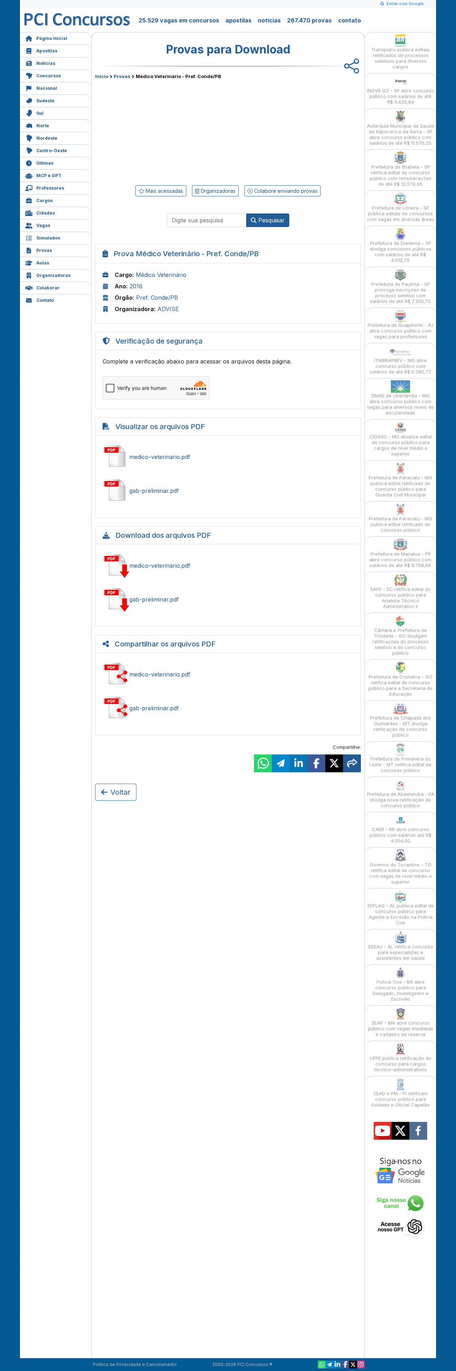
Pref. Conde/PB (157, 297)
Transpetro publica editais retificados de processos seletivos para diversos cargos (400, 58)
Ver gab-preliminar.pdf (228, 490)
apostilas (239, 20)
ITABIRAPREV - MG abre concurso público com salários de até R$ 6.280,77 (400, 366)
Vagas (43, 225)
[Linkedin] (337, 1365)
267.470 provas (309, 20)
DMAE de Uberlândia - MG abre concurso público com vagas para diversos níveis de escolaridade (400, 404)
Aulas (42, 263)
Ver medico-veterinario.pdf (228, 457)
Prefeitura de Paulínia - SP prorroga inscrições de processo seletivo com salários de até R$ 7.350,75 (400, 292)
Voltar (120, 792)
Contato (45, 300)
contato (349, 20)
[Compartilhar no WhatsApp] (263, 763)
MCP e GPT (48, 175)
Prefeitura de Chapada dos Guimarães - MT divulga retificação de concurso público (400, 726)
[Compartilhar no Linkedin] (298, 763)
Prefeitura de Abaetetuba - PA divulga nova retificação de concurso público (400, 799)
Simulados (48, 238)
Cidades (45, 213)
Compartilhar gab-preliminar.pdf (228, 708)
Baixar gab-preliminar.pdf (228, 599)
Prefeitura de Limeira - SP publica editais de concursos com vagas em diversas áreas (400, 213)
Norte (42, 125)
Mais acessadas (163, 191)
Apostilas (46, 50)
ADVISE (168, 309)
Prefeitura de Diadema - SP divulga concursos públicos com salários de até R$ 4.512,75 (400, 251)
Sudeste (45, 100)
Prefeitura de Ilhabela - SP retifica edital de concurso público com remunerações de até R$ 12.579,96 (400, 175)
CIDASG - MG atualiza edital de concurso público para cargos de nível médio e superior (400, 445)
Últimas (44, 163)
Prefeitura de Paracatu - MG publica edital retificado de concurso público (400, 524)
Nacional (46, 88)
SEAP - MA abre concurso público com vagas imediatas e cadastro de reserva (400, 1028)
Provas (44, 250)
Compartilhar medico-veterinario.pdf (228, 674)
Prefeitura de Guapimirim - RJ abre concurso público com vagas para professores (401, 330)
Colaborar (47, 287)
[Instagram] (361, 1365)
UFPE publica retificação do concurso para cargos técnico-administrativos (400, 1063)
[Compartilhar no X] (334, 763)
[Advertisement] (169, 130)
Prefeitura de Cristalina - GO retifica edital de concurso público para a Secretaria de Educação (400, 685)
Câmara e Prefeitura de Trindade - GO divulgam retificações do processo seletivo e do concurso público (400, 641)
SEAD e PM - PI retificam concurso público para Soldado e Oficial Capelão (400, 1099)
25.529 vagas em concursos (179, 20)
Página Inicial (51, 38)
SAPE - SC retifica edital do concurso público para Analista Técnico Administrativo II (400, 597)
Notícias (45, 63)
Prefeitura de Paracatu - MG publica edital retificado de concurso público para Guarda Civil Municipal (400, 486)
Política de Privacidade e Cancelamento (135, 1364)
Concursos (48, 75)
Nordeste (46, 138)
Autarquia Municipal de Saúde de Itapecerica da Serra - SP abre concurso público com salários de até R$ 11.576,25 (400, 134)
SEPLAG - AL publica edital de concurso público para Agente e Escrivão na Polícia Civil (400, 914)
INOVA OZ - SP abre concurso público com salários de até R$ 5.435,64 (400, 96)
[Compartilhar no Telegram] (281, 763)
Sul (39, 113)
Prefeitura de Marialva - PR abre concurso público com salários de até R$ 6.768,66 (400, 559)
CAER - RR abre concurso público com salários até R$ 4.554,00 (400, 835)
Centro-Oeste (51, 150)
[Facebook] (345, 1365)
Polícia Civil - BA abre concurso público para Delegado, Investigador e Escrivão (401, 990)
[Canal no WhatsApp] (322, 1365)
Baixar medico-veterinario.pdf (228, 565)
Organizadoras (53, 275)
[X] (353, 1365)
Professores (50, 188)
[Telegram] (329, 1365)
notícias (269, 20)
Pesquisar (270, 220)
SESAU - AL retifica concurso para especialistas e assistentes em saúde (400, 952)
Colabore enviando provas (285, 191)
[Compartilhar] (352, 763)
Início (101, 76)
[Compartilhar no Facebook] (316, 763)
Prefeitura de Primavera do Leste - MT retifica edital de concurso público (400, 764)
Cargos (44, 200)
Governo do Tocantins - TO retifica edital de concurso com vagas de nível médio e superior (400, 873)
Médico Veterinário (161, 274)
